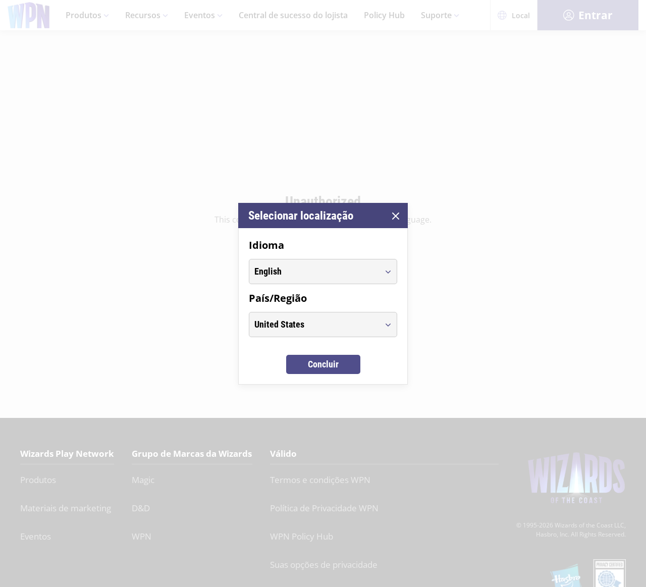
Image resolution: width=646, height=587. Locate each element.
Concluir (323, 364)
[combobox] (313, 271)
